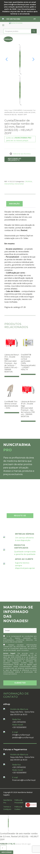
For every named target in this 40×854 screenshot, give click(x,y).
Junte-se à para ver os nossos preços (18, 139)
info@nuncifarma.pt (21, 735)
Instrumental (28, 110)
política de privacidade (13, 642)
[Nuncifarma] (16, 23)
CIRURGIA (28, 181)
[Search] (34, 31)
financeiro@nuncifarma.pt (24, 780)
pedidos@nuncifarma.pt (23, 737)
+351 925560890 (19, 727)
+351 (13, 19)
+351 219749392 (19, 722)
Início (6, 110)
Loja (10, 110)
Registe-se (20, 516)
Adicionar (7, 852)
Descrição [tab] (14, 204)
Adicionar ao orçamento (14, 159)
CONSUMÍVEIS (17, 110)
